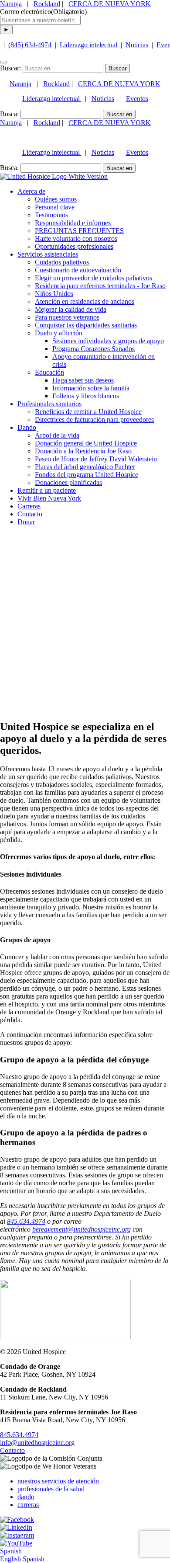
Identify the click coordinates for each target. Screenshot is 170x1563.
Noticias (137, 45)
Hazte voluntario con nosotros (76, 238)
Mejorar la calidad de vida (70, 309)
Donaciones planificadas (68, 482)
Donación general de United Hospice (86, 443)
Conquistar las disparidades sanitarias (86, 325)
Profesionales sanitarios (49, 403)
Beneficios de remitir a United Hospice (88, 411)
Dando (26, 427)
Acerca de (31, 191)
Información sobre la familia (90, 388)
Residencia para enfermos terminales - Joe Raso (100, 285)
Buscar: (10, 68)
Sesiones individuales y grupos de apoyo (108, 341)
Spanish (11, 1551)
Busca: (9, 114)
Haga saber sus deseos (83, 380)
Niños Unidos (54, 293)
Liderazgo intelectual (88, 45)
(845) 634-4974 (29, 45)
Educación (49, 372)
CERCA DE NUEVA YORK (109, 3)
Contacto (12, 1450)
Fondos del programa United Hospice (86, 474)
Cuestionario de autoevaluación (78, 270)
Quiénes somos (56, 199)
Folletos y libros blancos (85, 396)
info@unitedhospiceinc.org (37, 1442)
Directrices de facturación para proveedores (94, 419)
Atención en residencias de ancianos (84, 301)
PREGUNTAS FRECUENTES (79, 230)
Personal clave (55, 207)
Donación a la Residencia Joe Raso (83, 451)
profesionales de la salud (51, 1489)
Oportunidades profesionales (74, 246)
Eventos (137, 98)
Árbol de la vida (57, 435)
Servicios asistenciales (47, 254)
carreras (28, 1504)
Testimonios (51, 215)
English (11, 1559)
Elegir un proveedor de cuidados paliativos (93, 278)
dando (25, 1496)
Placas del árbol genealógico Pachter (85, 466)
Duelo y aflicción (58, 333)
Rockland (47, 3)
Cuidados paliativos (62, 262)
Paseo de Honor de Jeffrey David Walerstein (96, 459)
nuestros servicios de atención (58, 1481)
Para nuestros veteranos (67, 317)
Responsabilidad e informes (73, 222)
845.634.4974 (19, 1434)
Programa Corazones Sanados (93, 348)
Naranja (11, 3)
